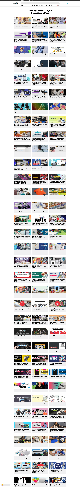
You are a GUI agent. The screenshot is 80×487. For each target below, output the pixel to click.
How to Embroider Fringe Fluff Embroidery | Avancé (38, 444)
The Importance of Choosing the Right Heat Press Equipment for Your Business (57, 83)
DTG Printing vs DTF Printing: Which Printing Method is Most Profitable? (21, 125)
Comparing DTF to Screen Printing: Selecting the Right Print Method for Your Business (57, 309)
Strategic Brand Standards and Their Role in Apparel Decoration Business (21, 336)
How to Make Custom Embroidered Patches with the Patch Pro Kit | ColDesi (22, 458)
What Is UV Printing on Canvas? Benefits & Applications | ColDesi (20, 97)
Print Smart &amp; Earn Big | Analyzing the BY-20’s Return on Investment (57, 266)
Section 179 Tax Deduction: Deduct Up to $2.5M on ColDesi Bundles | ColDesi (39, 111)
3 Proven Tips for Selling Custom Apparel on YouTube (20, 153)
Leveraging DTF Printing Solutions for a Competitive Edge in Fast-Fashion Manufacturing (22, 237)
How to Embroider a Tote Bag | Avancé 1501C (39, 417)
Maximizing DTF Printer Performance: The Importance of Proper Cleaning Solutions (57, 280)
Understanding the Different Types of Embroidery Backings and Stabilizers (21, 266)
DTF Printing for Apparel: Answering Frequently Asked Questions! (21, 54)
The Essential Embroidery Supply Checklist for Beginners (56, 351)
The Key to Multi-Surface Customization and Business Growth (21, 26)
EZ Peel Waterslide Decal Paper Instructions (20, 390)
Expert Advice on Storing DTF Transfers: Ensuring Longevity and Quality (39, 266)
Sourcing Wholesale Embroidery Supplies (56, 237)
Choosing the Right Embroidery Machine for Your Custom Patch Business (38, 280)
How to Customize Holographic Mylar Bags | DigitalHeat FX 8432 (21, 430)
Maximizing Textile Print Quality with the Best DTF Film (57, 323)
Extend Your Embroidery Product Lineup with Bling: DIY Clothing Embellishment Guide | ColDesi (20, 182)
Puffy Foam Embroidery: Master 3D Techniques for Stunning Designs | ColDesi (39, 54)
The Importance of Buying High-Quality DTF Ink (38, 351)
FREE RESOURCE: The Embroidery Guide (39, 403)
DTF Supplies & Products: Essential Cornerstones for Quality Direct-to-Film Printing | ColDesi (39, 182)
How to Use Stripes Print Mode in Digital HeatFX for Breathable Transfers (57, 97)
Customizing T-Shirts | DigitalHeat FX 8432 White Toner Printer (21, 323)
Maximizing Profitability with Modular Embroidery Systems (39, 168)
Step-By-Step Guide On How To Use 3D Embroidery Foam (57, 444)
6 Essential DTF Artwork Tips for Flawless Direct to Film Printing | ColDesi (22, 139)
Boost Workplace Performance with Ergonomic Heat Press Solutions (21, 111)
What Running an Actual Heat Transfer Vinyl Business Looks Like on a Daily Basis (57, 430)
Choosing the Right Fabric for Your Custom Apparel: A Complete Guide (39, 364)
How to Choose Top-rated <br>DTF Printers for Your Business (39, 309)
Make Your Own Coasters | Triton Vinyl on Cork (57, 111)
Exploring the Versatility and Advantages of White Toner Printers (57, 251)
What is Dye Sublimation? (55, 389)
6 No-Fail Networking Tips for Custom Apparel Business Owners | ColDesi (57, 69)
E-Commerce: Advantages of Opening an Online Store (57, 364)
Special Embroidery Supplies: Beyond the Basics (57, 336)
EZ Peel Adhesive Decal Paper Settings (39, 376)
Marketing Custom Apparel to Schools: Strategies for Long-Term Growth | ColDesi (57, 26)
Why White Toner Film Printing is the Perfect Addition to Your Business (57, 139)
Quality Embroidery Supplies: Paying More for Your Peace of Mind (21, 351)
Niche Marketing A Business (55, 403)
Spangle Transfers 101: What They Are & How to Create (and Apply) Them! (39, 211)
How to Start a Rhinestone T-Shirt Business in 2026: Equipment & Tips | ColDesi (39, 336)
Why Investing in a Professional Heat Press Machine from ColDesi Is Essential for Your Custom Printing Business (58, 154)
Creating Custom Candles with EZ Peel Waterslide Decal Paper (57, 294)
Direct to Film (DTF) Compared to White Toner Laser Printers (21, 83)
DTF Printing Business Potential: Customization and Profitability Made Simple (39, 26)
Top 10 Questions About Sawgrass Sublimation (21, 471)
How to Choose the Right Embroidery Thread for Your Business (57, 485)
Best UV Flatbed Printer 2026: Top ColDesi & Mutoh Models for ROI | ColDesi (21, 40)
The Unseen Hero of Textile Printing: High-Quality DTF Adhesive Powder (39, 323)
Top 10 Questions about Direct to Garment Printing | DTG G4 (38, 458)
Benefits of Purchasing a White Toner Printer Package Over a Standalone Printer (57, 125)
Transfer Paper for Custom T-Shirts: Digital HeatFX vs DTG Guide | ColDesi (39, 153)
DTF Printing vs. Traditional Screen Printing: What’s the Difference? (21, 364)
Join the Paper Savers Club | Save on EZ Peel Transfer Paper (40, 224)
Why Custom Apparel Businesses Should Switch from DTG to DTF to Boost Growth (40, 69)
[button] (68, 3)
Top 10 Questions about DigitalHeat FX (40, 484)
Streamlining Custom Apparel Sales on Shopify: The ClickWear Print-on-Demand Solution (22, 196)
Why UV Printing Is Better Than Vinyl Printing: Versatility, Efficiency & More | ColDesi (39, 97)
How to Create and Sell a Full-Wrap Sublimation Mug (21, 224)
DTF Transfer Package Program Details (22, 293)
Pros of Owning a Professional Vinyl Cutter (21, 404)
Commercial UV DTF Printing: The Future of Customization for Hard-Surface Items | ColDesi (21, 168)
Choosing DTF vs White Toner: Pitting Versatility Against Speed (21, 309)
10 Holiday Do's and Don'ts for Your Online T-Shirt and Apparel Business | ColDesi (39, 83)
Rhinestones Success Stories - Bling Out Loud (39, 390)
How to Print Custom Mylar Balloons (21, 416)
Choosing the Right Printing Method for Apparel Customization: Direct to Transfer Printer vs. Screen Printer (57, 196)
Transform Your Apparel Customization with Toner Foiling (38, 237)
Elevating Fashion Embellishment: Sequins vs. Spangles (21, 211)
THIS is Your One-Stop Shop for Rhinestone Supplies (56, 211)
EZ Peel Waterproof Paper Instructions (57, 376)
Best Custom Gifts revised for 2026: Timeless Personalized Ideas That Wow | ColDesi (58, 40)
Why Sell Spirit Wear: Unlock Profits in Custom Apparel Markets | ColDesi (21, 377)
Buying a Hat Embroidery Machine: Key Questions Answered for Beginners (39, 196)
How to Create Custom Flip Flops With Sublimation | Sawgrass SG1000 (39, 430)
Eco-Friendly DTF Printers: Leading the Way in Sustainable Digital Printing (57, 182)
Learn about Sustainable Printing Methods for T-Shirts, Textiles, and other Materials (39, 294)
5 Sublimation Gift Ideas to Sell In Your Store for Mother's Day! (57, 458)
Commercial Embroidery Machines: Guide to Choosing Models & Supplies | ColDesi (21, 69)
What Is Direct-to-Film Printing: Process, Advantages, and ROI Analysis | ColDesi (22, 280)
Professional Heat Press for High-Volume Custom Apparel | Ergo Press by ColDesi (39, 40)
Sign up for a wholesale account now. (52, 0)
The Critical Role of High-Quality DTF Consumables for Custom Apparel (57, 54)
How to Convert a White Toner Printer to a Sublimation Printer (39, 251)
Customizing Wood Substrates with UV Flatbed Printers (39, 125)
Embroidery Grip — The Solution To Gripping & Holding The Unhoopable (57, 417)
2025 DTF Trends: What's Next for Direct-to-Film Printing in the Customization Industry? (38, 139)
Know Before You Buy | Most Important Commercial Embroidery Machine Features (21, 252)
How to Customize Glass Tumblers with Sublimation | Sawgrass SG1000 (22, 444)
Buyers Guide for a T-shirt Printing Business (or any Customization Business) (39, 471)
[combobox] (40, 3)
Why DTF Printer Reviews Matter (56, 167)
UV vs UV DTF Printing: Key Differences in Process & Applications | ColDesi (57, 224)
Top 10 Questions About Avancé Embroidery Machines (56, 471)
